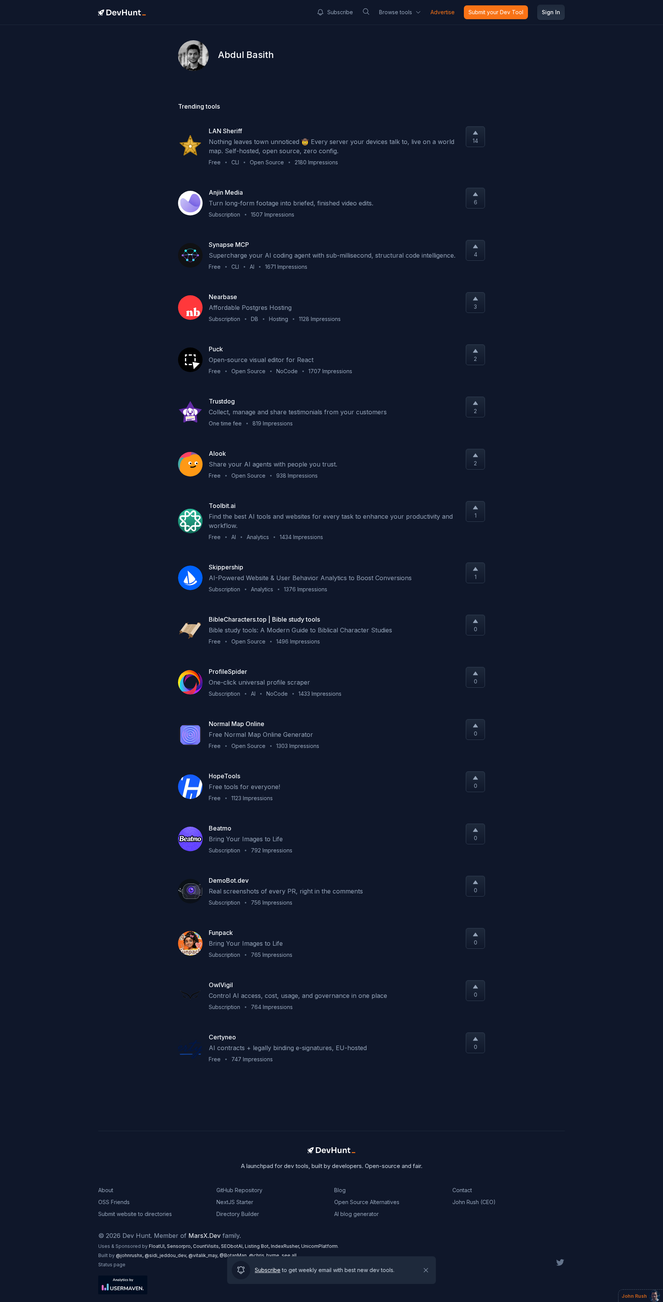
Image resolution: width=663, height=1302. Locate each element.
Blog (340, 1190)
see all (289, 1255)
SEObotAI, (233, 1246)
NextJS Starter (234, 1202)
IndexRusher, (286, 1246)
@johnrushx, (130, 1255)
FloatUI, (158, 1246)
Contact (462, 1190)
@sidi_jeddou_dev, (166, 1255)
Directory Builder (237, 1214)
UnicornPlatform (319, 1246)
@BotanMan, (234, 1255)
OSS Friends (114, 1202)
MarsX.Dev (204, 1235)
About (105, 1190)
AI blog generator (356, 1214)
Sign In (551, 12)
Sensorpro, (180, 1246)
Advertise (442, 12)
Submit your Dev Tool (495, 12)
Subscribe (340, 12)
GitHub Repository (239, 1190)
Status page (111, 1264)
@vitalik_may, (203, 1255)
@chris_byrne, (265, 1255)
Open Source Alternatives (366, 1202)
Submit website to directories (135, 1214)
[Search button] (366, 11)
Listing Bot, (258, 1246)
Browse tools (395, 12)
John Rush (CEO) (474, 1202)
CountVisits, (207, 1246)
